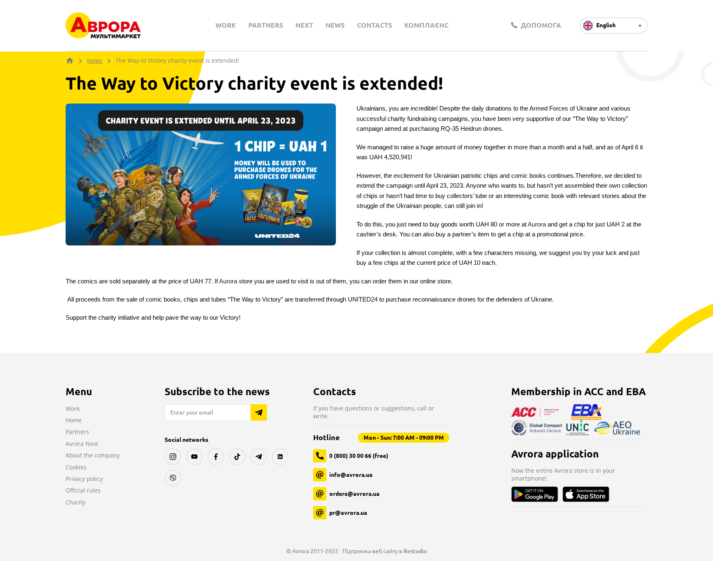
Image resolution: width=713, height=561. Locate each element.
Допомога (540, 25)
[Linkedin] (280, 456)
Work (225, 25)
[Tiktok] (237, 456)
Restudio (415, 551)
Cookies (76, 467)
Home (74, 420)
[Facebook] (216, 456)
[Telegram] (258, 456)
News (335, 25)
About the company (93, 455)
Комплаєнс (426, 25)
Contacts (374, 25)
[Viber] (173, 478)
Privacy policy (84, 479)
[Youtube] (194, 456)
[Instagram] (173, 456)
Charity (75, 502)
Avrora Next (82, 444)
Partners (265, 25)
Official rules (83, 490)
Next (304, 25)
